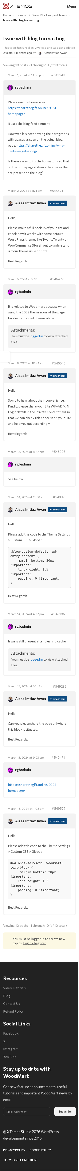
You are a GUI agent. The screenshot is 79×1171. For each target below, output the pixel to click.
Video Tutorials (14, 988)
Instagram (11, 1049)
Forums (22, 15)
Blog (6, 996)
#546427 (57, 279)
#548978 (60, 497)
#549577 (59, 808)
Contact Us (11, 1003)
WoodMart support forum (49, 15)
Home (7, 15)
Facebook (11, 1033)
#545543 (58, 75)
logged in (36, 336)
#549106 (58, 614)
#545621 (56, 191)
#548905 (58, 451)
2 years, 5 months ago (17, 52)
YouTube (9, 1057)
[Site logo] (17, 6)
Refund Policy (13, 1011)
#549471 (58, 757)
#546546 (59, 363)
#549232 (59, 686)
